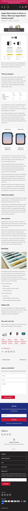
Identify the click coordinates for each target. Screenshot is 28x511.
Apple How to (4, 20)
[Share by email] (14, 352)
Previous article (6, 359)
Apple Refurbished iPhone (10, 341)
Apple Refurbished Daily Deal (4, 341)
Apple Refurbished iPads (16, 341)
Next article (22, 359)
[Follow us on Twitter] (5, 434)
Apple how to (7, 348)
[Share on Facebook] (6, 352)
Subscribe (14, 419)
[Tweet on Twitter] (11, 352)
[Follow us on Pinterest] (10, 434)
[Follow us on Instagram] (7, 434)
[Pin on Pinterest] (9, 352)
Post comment (8, 397)
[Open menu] (2, 7)
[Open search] (20, 7)
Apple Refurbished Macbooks (23, 341)
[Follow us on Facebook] (2, 434)
